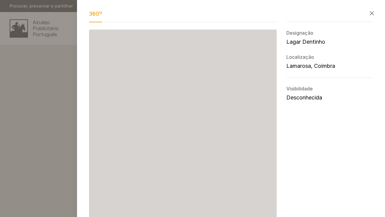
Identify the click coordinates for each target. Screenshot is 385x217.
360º (95, 14)
